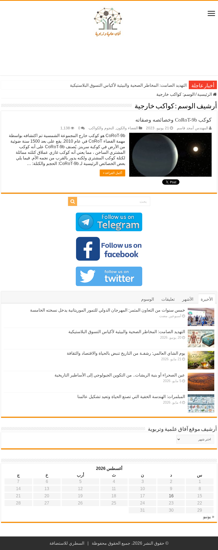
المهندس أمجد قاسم (192, 128)
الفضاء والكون (127, 128)
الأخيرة (207, 299)
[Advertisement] (109, 58)
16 (171, 496)
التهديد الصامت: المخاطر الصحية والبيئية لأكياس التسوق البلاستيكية (128, 85)
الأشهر (187, 299)
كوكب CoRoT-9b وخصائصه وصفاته (173, 120)
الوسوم (147, 299)
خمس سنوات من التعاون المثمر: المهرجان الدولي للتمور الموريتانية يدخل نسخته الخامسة (107, 310)
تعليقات (168, 299)
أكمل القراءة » (112, 173)
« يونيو (208, 516)
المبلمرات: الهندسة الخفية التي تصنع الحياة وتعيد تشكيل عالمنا (131, 396)
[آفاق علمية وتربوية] (109, 22)
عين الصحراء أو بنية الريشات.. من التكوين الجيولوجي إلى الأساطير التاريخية (119, 375)
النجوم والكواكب (101, 128)
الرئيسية (205, 94)
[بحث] (72, 201)
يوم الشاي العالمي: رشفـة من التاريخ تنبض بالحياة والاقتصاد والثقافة (126, 353)
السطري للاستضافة (66, 543)
